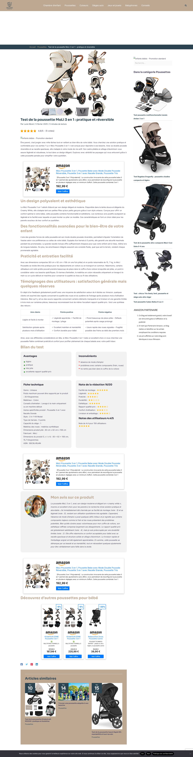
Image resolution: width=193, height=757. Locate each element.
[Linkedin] (37, 664)
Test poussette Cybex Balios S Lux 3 (148, 302)
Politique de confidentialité (163, 753)
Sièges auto (98, 5)
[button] (186, 5)
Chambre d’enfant (52, 5)
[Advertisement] (96, 27)
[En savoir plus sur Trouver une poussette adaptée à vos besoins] (73, 691)
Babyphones (131, 5)
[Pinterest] (32, 664)
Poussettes (70, 5)
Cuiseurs (84, 5)
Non (148, 753)
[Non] (190, 754)
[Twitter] (27, 664)
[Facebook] (22, 664)
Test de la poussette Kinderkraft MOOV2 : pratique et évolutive (38, 720)
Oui (142, 753)
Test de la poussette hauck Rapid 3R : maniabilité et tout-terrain (107, 733)
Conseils (145, 5)
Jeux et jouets (114, 5)
